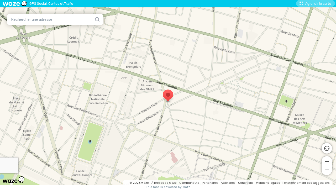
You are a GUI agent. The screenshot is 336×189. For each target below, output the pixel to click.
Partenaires (210, 183)
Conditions (245, 183)
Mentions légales (268, 183)
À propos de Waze (164, 183)
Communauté (189, 183)
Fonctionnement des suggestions (305, 183)
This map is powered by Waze (168, 187)
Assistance (228, 183)
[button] (327, 161)
